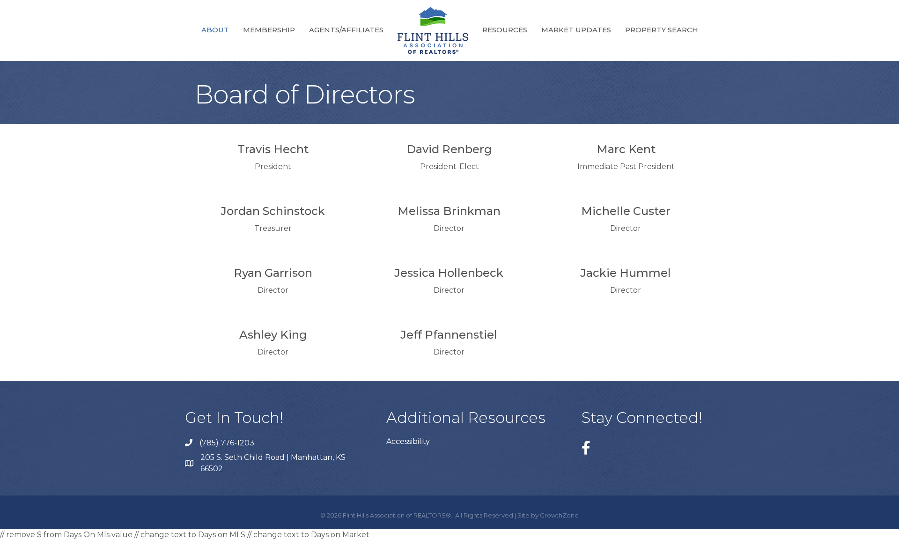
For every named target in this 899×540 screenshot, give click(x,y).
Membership (269, 29)
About (215, 29)
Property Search (661, 29)
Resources (504, 29)
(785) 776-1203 (226, 442)
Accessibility (408, 441)
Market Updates (576, 29)
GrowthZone (559, 515)
